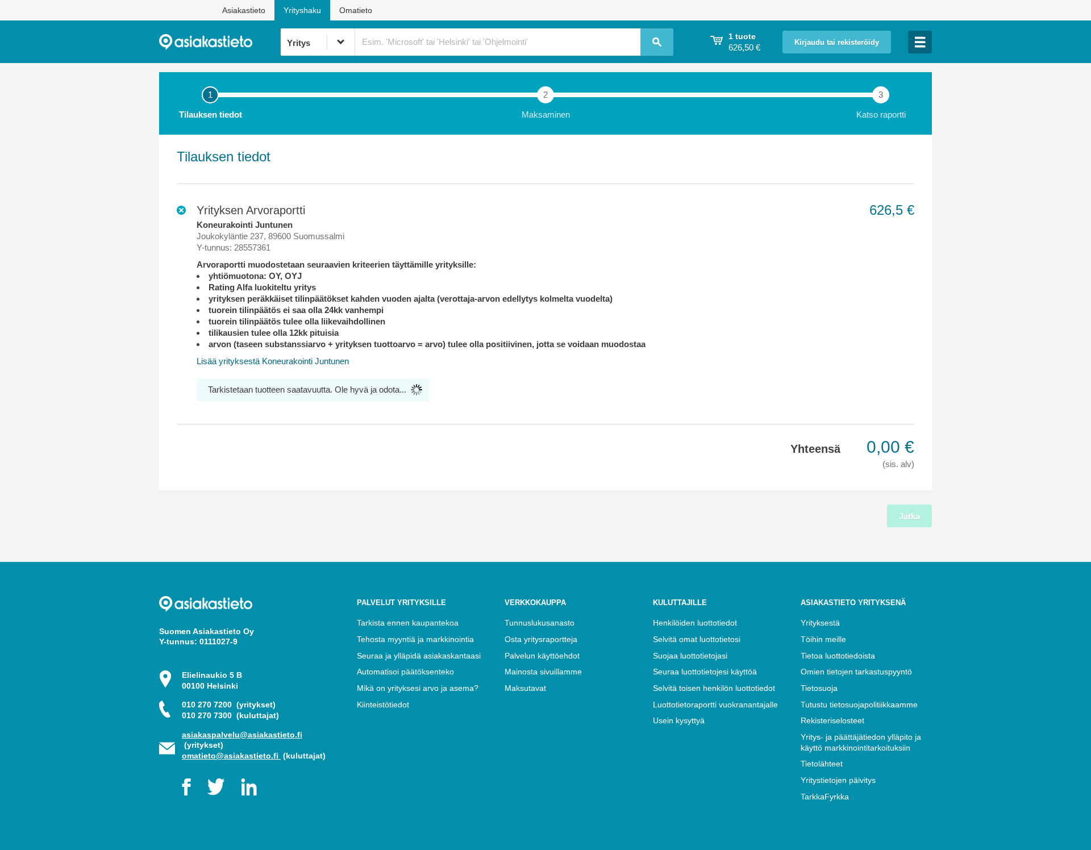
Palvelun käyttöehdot (542, 655)
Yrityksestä (820, 622)
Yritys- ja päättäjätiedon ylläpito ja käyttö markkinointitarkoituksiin (861, 742)
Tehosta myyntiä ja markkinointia (415, 639)
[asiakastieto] (219, 42)
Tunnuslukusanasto (539, 622)
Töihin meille (823, 639)
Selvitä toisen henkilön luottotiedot (714, 688)
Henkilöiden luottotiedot (695, 622)
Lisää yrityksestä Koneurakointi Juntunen (273, 361)
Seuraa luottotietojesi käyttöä (705, 671)
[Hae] (656, 42)
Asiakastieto (243, 10)
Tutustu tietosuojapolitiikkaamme (859, 704)
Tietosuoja (819, 688)
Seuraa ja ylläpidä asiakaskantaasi (419, 655)
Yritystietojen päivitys (838, 780)
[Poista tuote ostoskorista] (181, 210)
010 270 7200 (229, 704)
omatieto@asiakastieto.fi (231, 755)
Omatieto (355, 10)
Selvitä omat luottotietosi (696, 639)
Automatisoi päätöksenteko (405, 671)
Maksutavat (525, 688)
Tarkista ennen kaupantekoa (408, 622)
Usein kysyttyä (679, 720)
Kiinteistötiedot (383, 704)
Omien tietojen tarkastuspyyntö (856, 671)
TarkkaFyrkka (825, 796)
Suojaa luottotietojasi (690, 655)
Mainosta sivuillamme (543, 671)
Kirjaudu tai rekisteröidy (836, 43)
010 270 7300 (230, 715)
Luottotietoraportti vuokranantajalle (715, 704)
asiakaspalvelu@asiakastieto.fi (242, 734)
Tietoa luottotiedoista (838, 655)
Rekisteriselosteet (832, 720)
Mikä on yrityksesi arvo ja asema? (417, 688)
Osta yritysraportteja (541, 639)
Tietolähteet (822, 763)
